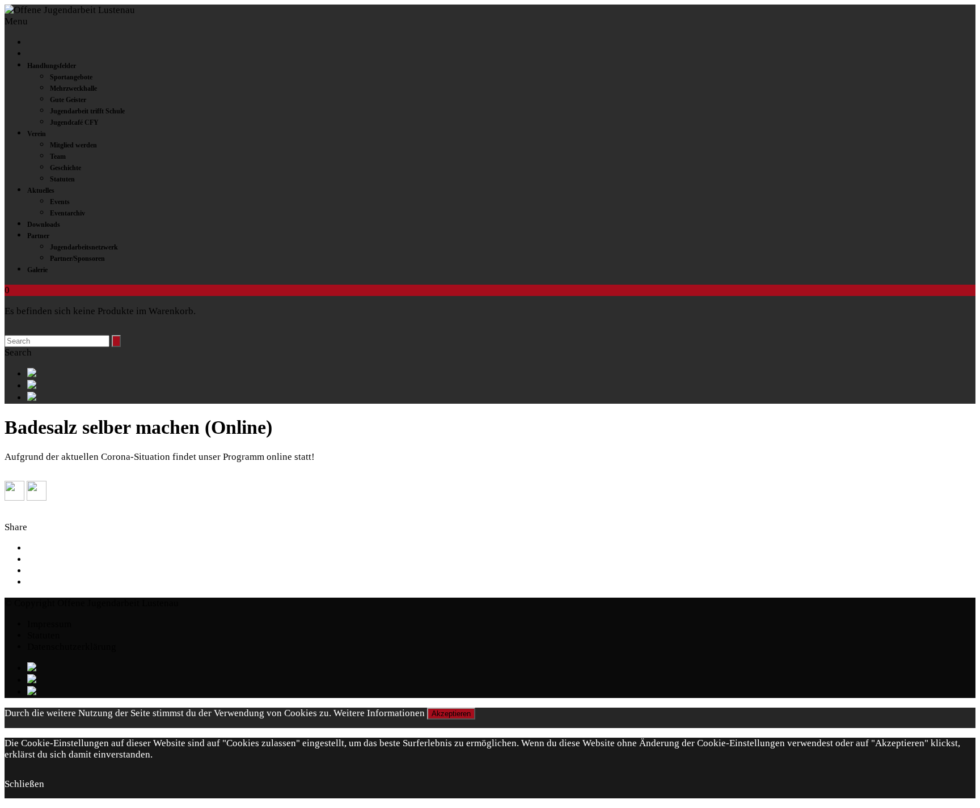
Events (60, 202)
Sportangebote (71, 77)
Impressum (49, 624)
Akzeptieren (451, 713)
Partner (38, 236)
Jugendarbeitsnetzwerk (84, 247)
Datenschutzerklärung (71, 646)
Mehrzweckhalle (73, 88)
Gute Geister (68, 100)
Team (58, 156)
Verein (36, 134)
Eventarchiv (67, 213)
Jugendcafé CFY (74, 122)
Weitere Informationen (379, 713)
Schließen (24, 784)
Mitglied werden (73, 145)
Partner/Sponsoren (77, 259)
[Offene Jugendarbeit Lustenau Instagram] (501, 398)
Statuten (62, 179)
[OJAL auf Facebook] (501, 374)
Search (18, 352)
